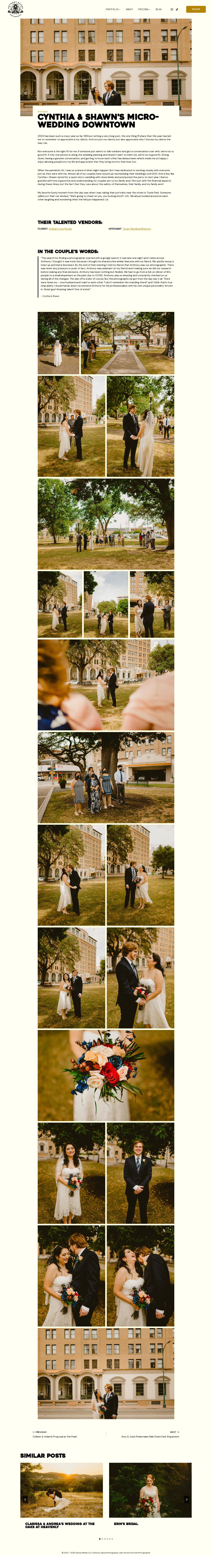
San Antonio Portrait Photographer (135, 1553)
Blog (158, 9)
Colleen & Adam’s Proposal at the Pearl (55, 1434)
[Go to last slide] (25, 1499)
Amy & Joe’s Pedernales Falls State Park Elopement (150, 1434)
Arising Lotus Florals (60, 228)
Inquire (196, 9)
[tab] (100, 1539)
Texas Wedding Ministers (137, 228)
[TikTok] (177, 9)
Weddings (43, 112)
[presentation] (61, 1490)
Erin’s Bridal (126, 1524)
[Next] (186, 1499)
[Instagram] (171, 9)
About (129, 9)
